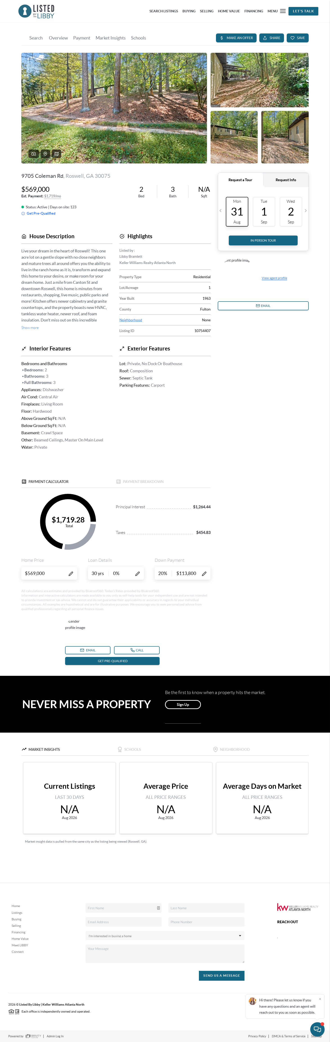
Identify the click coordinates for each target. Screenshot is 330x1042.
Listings (17, 912)
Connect (18, 952)
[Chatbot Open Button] (317, 1029)
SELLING (206, 11)
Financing (18, 932)
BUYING (189, 11)
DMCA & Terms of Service (289, 1036)
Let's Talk (303, 11)
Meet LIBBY (20, 945)
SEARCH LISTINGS (164, 11)
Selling (16, 925)
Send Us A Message (221, 975)
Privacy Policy (257, 1036)
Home (16, 906)
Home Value (20, 939)
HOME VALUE (229, 11)
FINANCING (253, 11)
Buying (16, 919)
